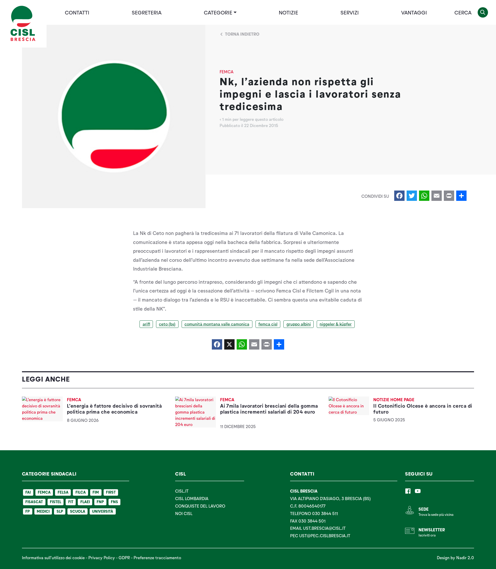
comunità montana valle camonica (216, 323)
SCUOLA (77, 511)
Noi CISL (183, 513)
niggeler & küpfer (336, 323)
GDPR (124, 557)
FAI (28, 492)
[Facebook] (399, 196)
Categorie (218, 12)
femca (227, 71)
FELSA (63, 492)
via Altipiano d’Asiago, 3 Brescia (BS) (330, 498)
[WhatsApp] (424, 196)
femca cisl (267, 323)
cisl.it (182, 490)
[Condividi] (461, 196)
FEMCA (44, 492)
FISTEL (55, 502)
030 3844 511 (325, 513)
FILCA (80, 492)
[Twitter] (412, 196)
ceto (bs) (167, 323)
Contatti (77, 12)
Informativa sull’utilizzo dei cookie (53, 557)
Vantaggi (414, 12)
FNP (100, 502)
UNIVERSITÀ (102, 511)
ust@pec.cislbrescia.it (324, 535)
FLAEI (85, 502)
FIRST (111, 492)
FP (27, 511)
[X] (229, 345)
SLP (60, 511)
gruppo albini (298, 323)
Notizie (288, 12)
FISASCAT (34, 502)
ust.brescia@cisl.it (324, 528)
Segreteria (146, 12)
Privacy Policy (101, 557)
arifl (146, 323)
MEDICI (43, 511)
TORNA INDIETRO (242, 33)
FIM (95, 492)
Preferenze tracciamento (157, 557)
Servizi (349, 12)
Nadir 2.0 (465, 557)
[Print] (449, 196)
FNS (114, 502)
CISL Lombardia (191, 498)
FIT (70, 502)
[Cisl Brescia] (23, 24)
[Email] (436, 196)
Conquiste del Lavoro (200, 505)
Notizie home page (393, 399)
